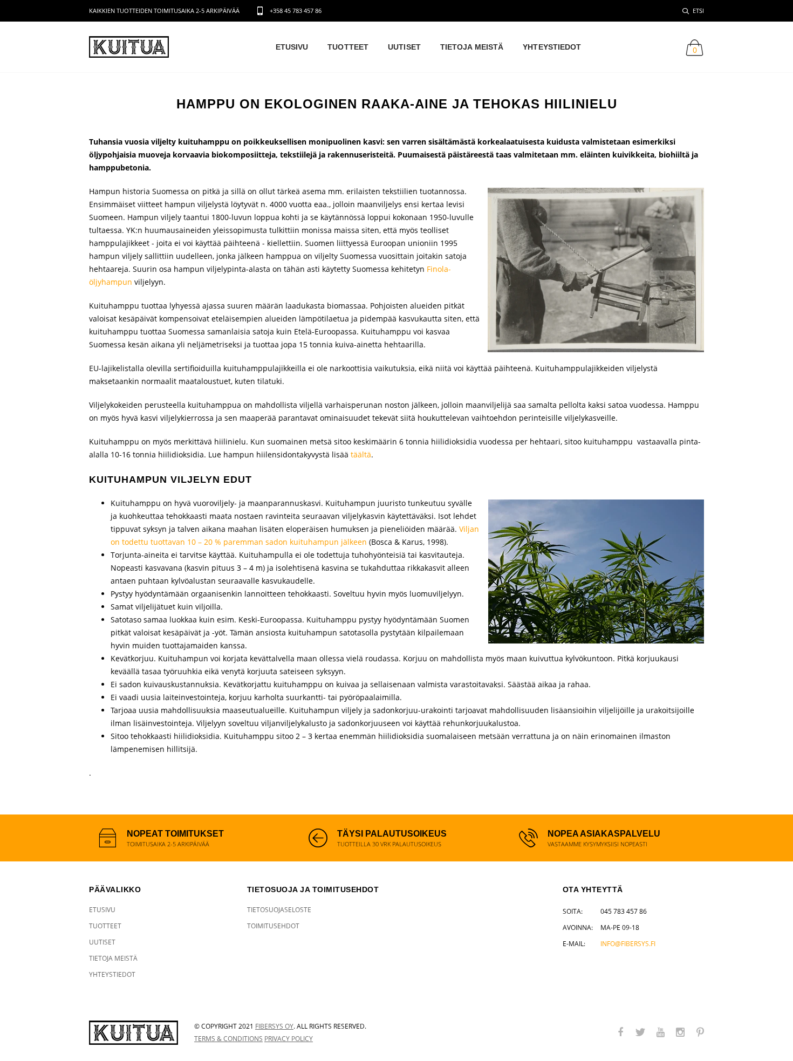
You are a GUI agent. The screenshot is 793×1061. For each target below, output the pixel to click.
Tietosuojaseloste (279, 909)
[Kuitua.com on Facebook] (620, 1032)
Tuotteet (347, 47)
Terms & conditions (228, 1038)
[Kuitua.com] (133, 1033)
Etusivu (292, 47)
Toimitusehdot (273, 925)
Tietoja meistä (471, 47)
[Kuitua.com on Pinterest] (700, 1032)
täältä (361, 454)
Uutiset (404, 47)
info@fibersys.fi (627, 943)
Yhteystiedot (552, 47)
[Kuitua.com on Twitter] (640, 1032)
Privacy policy (288, 1038)
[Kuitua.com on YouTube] (660, 1032)
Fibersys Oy (274, 1026)
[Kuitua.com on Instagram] (680, 1032)
